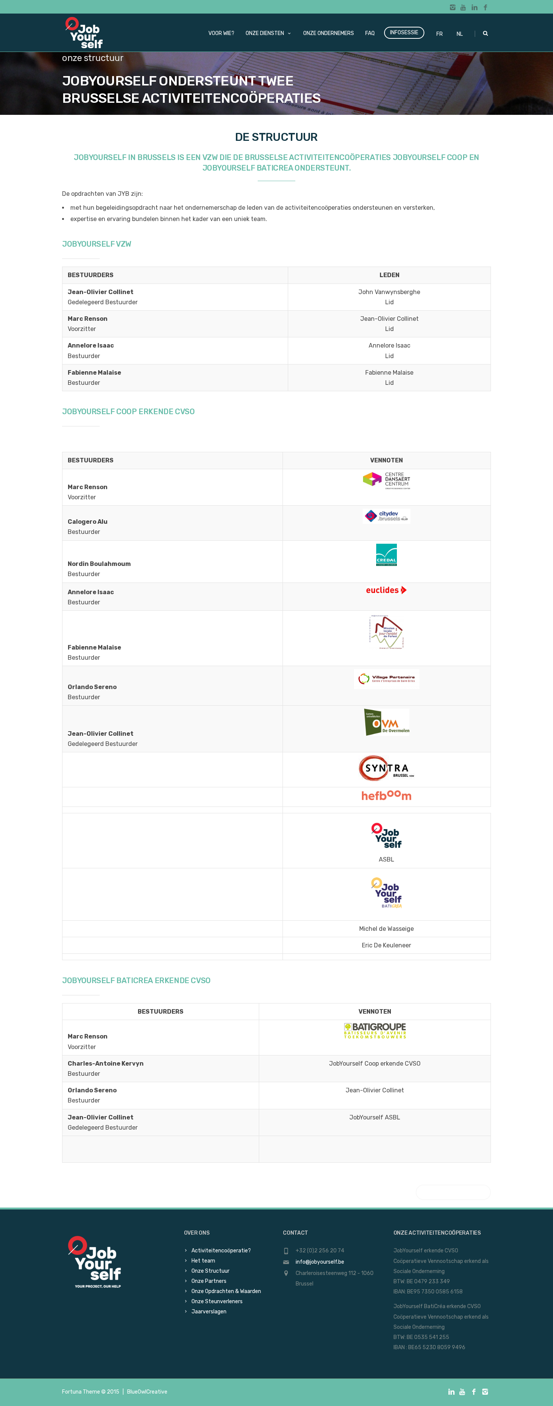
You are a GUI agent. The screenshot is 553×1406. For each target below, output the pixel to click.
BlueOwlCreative (147, 1392)
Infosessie (404, 32)
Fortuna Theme (81, 1392)
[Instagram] (452, 7)
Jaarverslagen (208, 1311)
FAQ (370, 33)
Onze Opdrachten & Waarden (226, 1291)
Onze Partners (208, 1281)
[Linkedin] (474, 7)
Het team (203, 1261)
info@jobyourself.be (320, 1262)
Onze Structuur (210, 1271)
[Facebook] (485, 7)
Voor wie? (221, 33)
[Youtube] (463, 7)
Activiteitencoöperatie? (221, 1250)
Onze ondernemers (328, 33)
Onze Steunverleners (217, 1301)
